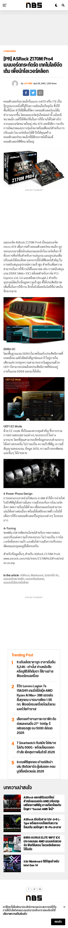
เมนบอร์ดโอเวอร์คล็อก (16, 582)
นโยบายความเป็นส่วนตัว (15, 914)
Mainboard (37, 575)
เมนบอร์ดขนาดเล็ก (13, 579)
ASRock (24, 575)
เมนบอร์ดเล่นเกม (34, 579)
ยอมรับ (58, 922)
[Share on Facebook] (26, 93)
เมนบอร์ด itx (52, 575)
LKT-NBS (28, 83)
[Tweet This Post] (33, 93)
